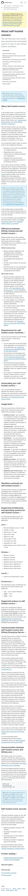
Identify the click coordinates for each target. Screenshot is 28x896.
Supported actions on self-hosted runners (13, 602)
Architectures (6, 581)
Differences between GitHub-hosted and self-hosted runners (12, 231)
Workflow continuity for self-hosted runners (12, 484)
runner (3, 174)
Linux (3, 525)
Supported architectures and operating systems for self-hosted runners (14, 349)
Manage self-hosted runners (11, 7)
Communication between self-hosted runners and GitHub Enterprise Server (15, 358)
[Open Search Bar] (21, 2)
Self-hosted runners (18, 5)
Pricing (3, 890)
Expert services (10, 890)
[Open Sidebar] (2, 7)
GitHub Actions (7, 5)
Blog (16, 890)
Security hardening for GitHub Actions (13, 848)
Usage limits (6, 404)
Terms (14, 888)
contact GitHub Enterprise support (11, 25)
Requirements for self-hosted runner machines (12, 331)
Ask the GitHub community (9, 873)
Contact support (7, 875)
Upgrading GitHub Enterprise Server (14, 204)
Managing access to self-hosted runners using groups (14, 323)
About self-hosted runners (10, 9)
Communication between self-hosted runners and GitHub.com (12, 749)
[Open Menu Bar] (25, 2)
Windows (4, 552)
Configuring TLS (6, 669)
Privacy (19, 888)
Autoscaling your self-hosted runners (11, 384)
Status (23, 888)
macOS (4, 573)
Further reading (8, 854)
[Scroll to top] (24, 892)
